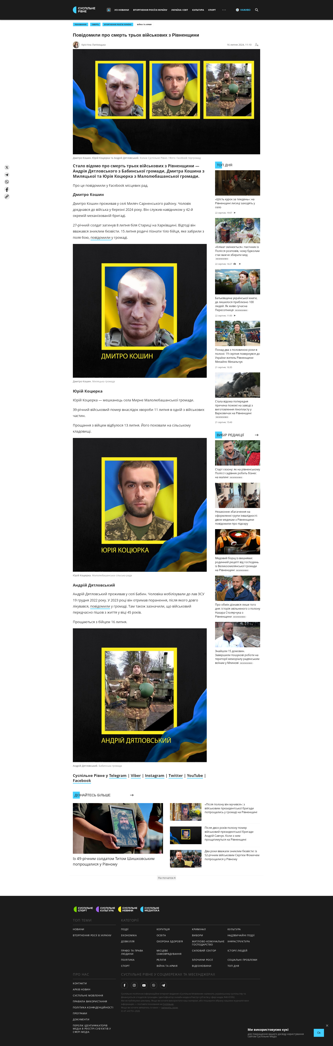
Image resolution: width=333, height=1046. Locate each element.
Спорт (212, 9)
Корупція (163, 929)
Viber (136, 775)
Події (125, 929)
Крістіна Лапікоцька (94, 44)
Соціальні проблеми (243, 959)
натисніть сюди (169, 1007)
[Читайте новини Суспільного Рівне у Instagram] (134, 985)
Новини (78, 929)
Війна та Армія (144, 24)
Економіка (129, 935)
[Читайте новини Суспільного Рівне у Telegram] (163, 985)
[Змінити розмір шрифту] (256, 44)
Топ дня (233, 965)
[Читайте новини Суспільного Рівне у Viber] (153, 985)
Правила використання (90, 1001)
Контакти (80, 983)
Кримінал (199, 929)
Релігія (161, 959)
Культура (198, 9)
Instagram (154, 775)
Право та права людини (132, 952)
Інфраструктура (239, 941)
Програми (80, 1013)
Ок (319, 1032)
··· (224, 9)
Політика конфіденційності (93, 1007)
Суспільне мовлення (88, 995)
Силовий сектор (204, 950)
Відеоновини (201, 965)
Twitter (176, 775)
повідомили (101, 237)
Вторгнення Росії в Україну (150, 9)
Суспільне (168, 1004)
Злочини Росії (202, 959)
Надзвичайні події (241, 935)
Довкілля (128, 941)
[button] (7, 167)
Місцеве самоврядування (169, 952)
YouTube (195, 775)
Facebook (82, 780)
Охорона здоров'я (170, 941)
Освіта (161, 935)
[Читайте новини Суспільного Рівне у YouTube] (143, 985)
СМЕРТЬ (95, 24)
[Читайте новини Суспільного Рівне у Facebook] (124, 985)
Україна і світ (179, 9)
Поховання (80, 24)
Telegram (118, 775)
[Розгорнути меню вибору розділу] (109, 10)
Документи (81, 1019)
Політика (128, 959)
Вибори (197, 935)
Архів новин (81, 989)
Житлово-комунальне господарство (208, 943)
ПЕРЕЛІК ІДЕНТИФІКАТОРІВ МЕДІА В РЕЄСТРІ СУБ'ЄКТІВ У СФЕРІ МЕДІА (92, 1029)
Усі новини (121, 9)
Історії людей (237, 950)
